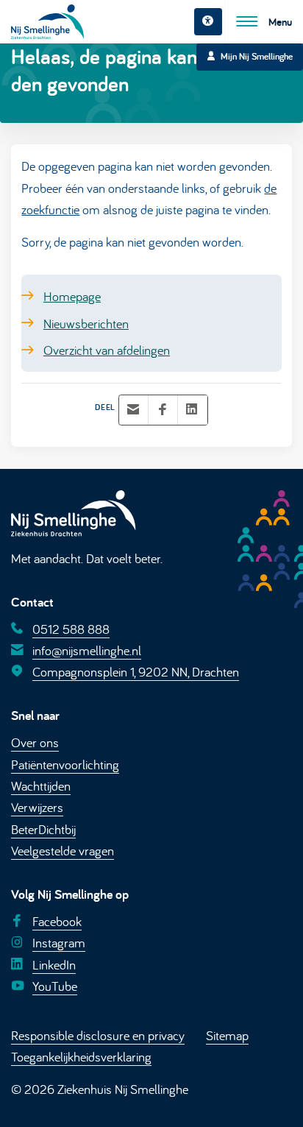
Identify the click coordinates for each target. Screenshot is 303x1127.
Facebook (57, 921)
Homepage (72, 296)
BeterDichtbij (43, 829)
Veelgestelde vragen (62, 850)
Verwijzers (37, 807)
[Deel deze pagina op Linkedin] (192, 410)
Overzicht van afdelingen (106, 349)
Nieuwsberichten (86, 322)
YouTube (54, 985)
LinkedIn (54, 964)
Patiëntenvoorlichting (65, 763)
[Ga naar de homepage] (47, 21)
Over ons (35, 742)
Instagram (58, 942)
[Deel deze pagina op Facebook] (162, 410)
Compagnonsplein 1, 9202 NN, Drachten (135, 671)
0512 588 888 (71, 628)
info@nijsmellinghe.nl (86, 650)
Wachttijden (41, 785)
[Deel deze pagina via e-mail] (133, 410)
